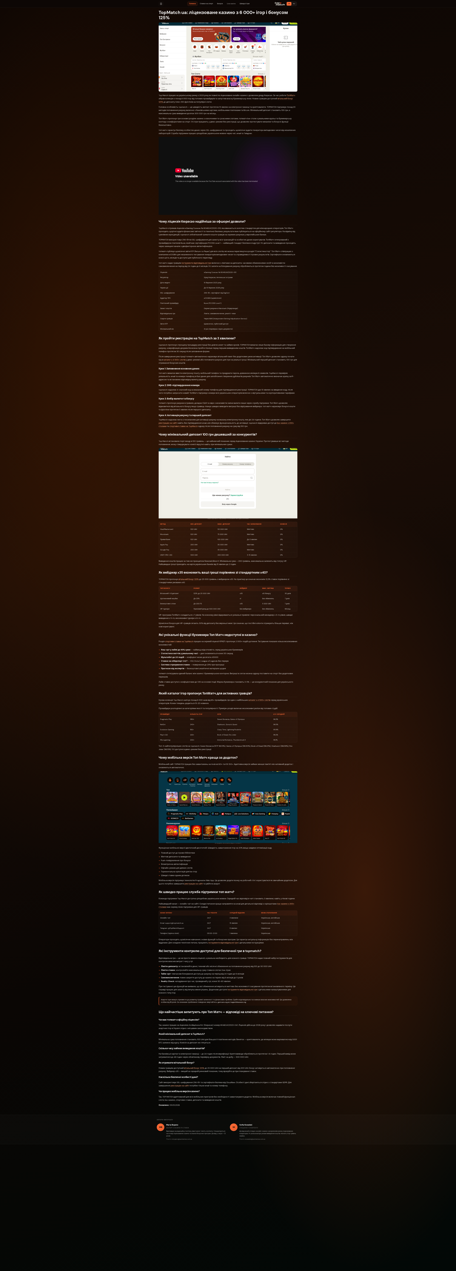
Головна (192, 4)
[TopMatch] (280, 4)
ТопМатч (291, 95)
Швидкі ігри (244, 4)
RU (294, 4)
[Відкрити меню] (161, 3)
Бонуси (220, 4)
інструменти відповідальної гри (196, 263)
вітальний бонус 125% (188, 579)
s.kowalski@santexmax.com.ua (255, 1139)
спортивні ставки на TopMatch (183, 426)
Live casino (231, 4)
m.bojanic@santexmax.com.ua (182, 1139)
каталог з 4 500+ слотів (174, 359)
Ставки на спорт (206, 4)
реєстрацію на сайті (168, 423)
